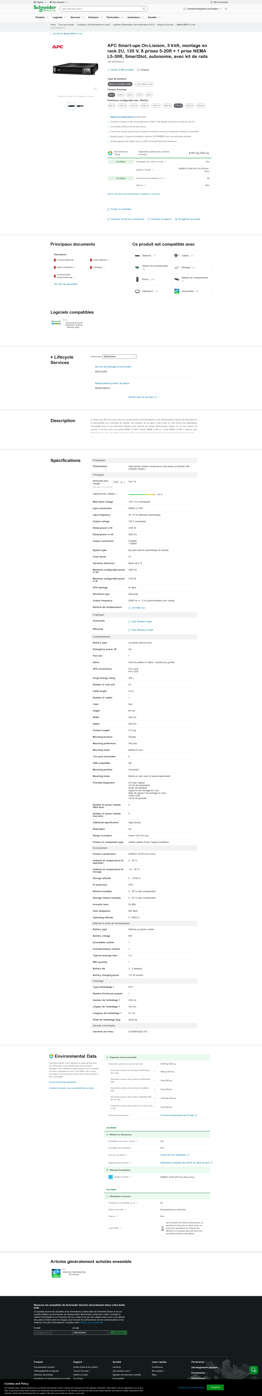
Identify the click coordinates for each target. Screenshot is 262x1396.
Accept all (215, 1387)
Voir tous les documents (66, 284)
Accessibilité (118, 1378)
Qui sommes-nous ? (122, 1371)
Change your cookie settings (191, 1387)
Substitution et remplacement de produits (52, 1378)
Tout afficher (67, 34)
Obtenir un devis (80, 1375)
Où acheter (78, 1378)
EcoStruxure (157, 1367)
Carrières (117, 1367)
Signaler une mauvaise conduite (127, 1375)
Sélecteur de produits (43, 1375)
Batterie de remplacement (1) (123, 117)
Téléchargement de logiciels (46, 1371)
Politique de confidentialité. (91, 1322)
